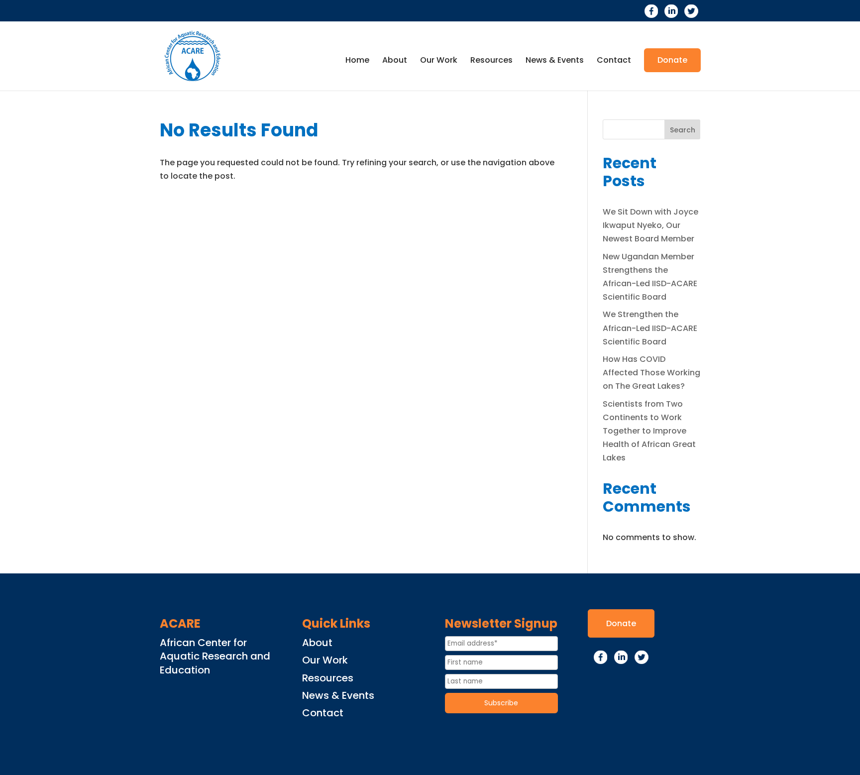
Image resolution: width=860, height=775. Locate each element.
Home (357, 61)
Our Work (438, 61)
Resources (491, 61)
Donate (672, 60)
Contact (614, 61)
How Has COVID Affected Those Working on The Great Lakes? (651, 372)
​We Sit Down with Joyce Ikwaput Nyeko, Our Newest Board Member (650, 225)
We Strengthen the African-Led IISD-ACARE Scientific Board (650, 328)
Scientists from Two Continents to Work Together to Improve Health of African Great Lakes (649, 431)
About (394, 61)
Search (682, 130)
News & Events (555, 61)
